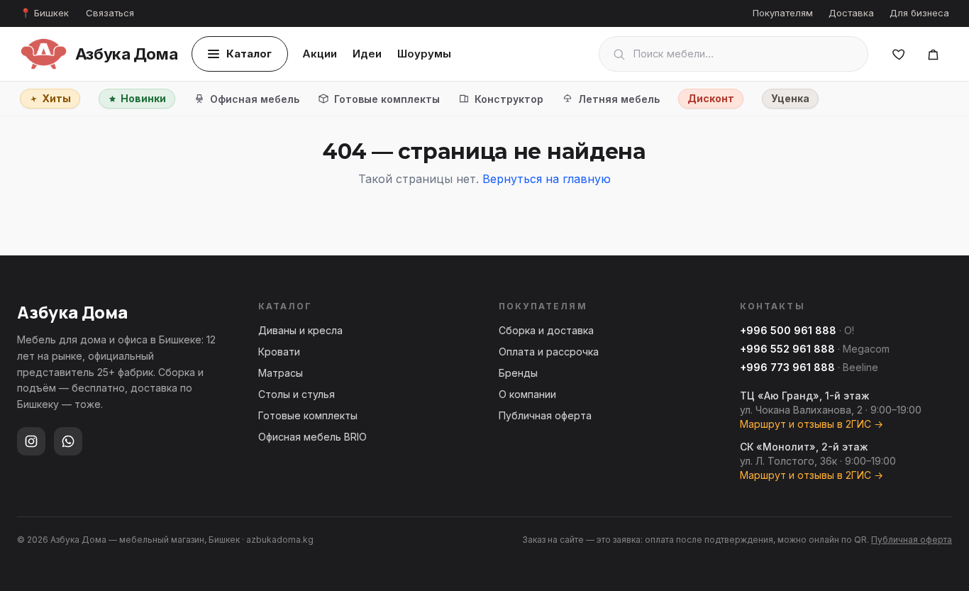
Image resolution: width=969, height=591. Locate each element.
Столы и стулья (296, 394)
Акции (319, 53)
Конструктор (509, 99)
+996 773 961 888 (787, 367)
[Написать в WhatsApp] (68, 441)
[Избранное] (898, 54)
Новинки (143, 98)
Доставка (851, 12)
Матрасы (280, 373)
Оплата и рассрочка (549, 352)
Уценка (790, 98)
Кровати (279, 352)
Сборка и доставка (546, 330)
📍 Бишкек (44, 12)
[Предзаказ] (933, 54)
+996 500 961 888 (788, 330)
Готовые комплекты (387, 99)
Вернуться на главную (546, 179)
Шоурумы (424, 53)
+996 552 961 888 (787, 349)
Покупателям (783, 12)
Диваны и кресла (300, 330)
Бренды (518, 373)
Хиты (56, 98)
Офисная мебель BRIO (312, 437)
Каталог (249, 53)
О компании (527, 394)
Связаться (110, 12)
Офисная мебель (254, 99)
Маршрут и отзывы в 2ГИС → (811, 424)
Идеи (367, 53)
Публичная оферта (545, 415)
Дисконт (710, 98)
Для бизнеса (919, 12)
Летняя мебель (619, 99)
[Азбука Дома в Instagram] (31, 441)
